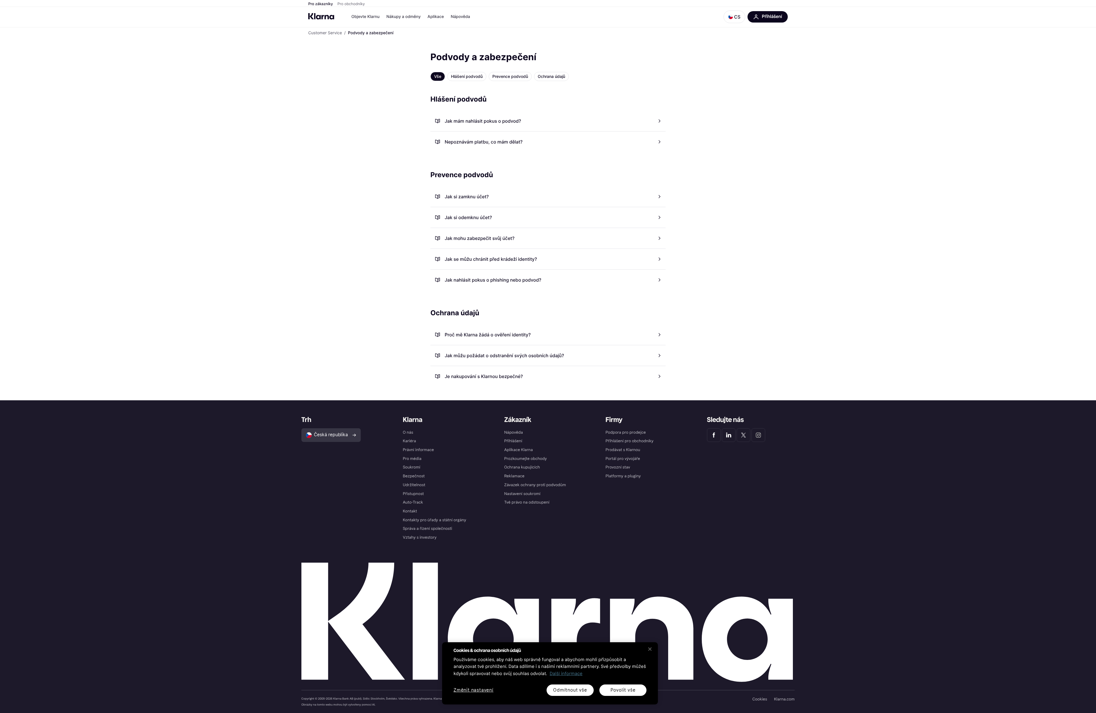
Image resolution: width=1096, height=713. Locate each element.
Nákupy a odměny (403, 16)
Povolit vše (623, 690)
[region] (550, 673)
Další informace (566, 673)
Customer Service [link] (325, 33)
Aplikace (436, 16)
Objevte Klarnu (365, 16)
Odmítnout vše (570, 690)
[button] (734, 17)
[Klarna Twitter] (743, 435)
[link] (548, 121)
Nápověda (460, 16)
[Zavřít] (650, 649)
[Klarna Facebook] (714, 435)
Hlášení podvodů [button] (467, 76)
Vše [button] (437, 76)
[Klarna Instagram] (758, 435)
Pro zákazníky (320, 4)
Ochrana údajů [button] (551, 76)
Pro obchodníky (351, 4)
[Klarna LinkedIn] (729, 435)
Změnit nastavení (473, 690)
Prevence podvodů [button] (510, 76)
